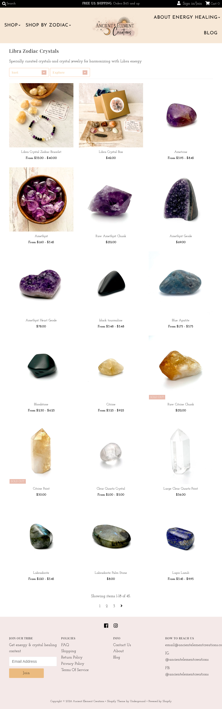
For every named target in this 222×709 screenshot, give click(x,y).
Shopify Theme (116, 701)
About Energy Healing (186, 17)
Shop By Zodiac (47, 25)
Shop (11, 25)
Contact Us (122, 645)
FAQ (65, 645)
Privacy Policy (72, 664)
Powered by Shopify (160, 701)
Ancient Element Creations (88, 701)
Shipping (68, 651)
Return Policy (72, 658)
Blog (211, 33)
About (118, 651)
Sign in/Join (191, 4)
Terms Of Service (75, 670)
